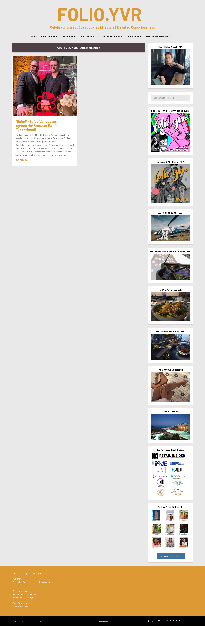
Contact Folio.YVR (174, 620)
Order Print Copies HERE (158, 36)
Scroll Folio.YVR (49, 36)
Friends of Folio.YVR (111, 36)
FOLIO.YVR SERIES (88, 36)
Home (34, 36)
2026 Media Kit (133, 36)
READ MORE (21, 160)
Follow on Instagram (172, 556)
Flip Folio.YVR (68, 36)
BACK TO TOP (103, 622)
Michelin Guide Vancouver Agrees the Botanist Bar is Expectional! (36, 125)
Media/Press (153, 621)
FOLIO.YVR (99, 14)
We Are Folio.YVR (154, 620)
